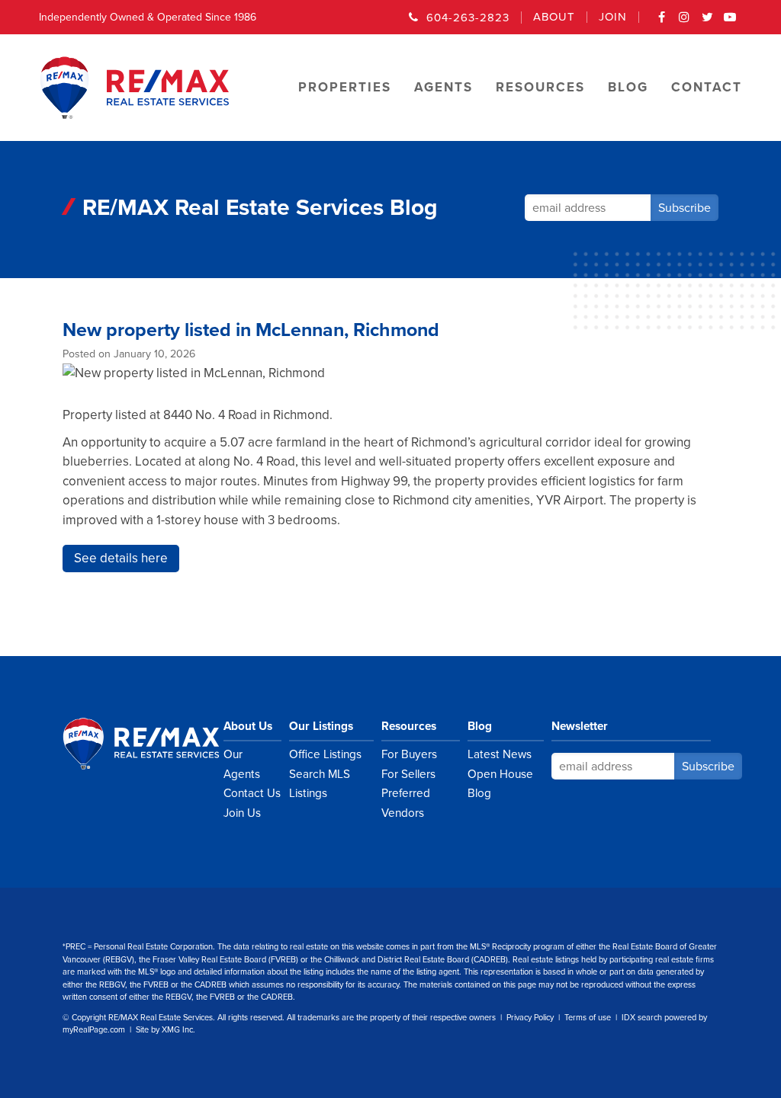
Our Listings (321, 726)
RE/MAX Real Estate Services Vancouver (158, 743)
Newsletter (579, 726)
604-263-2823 (467, 17)
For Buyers (409, 754)
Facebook (662, 22)
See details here (121, 558)
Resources (408, 726)
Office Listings (325, 754)
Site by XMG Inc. (165, 1030)
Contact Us (252, 793)
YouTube (730, 22)
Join (613, 17)
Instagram (684, 22)
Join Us (242, 813)
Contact (706, 87)
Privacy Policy (530, 1018)
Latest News (500, 754)
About (554, 17)
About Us (247, 726)
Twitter (707, 22)
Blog (480, 726)
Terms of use (587, 1018)
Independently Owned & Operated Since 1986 (147, 17)
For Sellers (408, 774)
